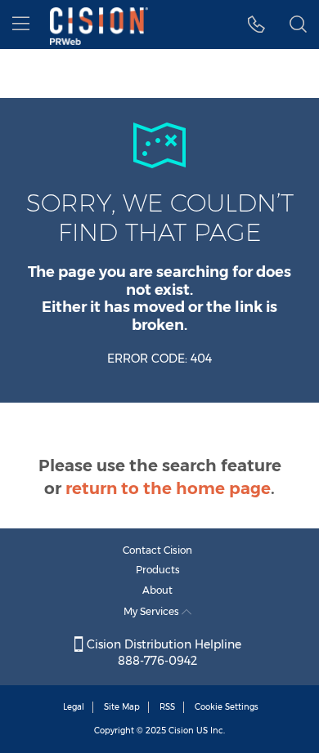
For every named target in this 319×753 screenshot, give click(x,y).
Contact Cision (157, 550)
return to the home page (168, 488)
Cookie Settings (226, 707)
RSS (167, 707)
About (157, 590)
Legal (73, 707)
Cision (181, 730)
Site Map (122, 707)
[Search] (298, 24)
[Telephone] (256, 24)
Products (158, 570)
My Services (153, 611)
